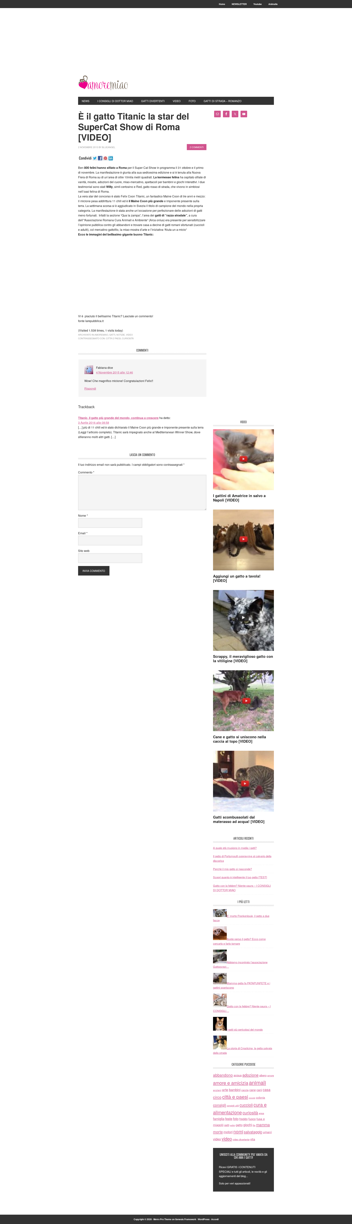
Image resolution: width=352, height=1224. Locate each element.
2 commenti (196, 147)
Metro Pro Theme (162, 1219)
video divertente (241, 1139)
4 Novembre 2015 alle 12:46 (114, 372)
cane (252, 1090)
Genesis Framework (185, 1219)
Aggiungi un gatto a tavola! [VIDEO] (237, 578)
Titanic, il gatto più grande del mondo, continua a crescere (118, 418)
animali (257, 1082)
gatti (112, 334)
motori (228, 1131)
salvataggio (253, 1131)
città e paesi (113, 338)
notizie (120, 334)
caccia (245, 1090)
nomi (238, 1131)
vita (252, 1139)
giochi (247, 1124)
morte (218, 1131)
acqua (238, 1075)
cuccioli (246, 1105)
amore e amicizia (230, 1082)
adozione (250, 1075)
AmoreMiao (103, 83)
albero (263, 1075)
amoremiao (101, 334)
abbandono (223, 1075)
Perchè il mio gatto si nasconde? (232, 869)
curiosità (128, 338)
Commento (86, 472)
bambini (235, 1089)
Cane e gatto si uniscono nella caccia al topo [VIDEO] (239, 739)
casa (266, 1089)
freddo (243, 1119)
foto (236, 1118)
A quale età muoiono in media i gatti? (235, 848)
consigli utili (233, 1105)
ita (254, 1125)
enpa (261, 1113)
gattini (232, 1125)
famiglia (218, 1118)
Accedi (215, 1219)
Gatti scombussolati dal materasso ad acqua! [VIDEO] (239, 819)
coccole (252, 1097)
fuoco (252, 1119)
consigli (219, 1105)
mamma (263, 1124)
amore (270, 1075)
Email (82, 533)
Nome (83, 515)
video (129, 334)
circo (217, 1097)
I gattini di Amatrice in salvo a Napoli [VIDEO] (239, 498)
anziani (217, 1090)
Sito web (83, 551)
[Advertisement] (176, 48)
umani (267, 1132)
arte (225, 1089)
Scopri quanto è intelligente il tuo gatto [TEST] (240, 877)
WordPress (204, 1219)
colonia (260, 1097)
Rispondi (90, 388)
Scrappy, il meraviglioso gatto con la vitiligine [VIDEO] (243, 658)
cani (259, 1090)
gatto (239, 1125)
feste (228, 1118)
